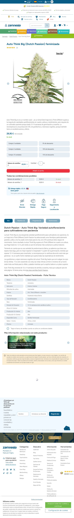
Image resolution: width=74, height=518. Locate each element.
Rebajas (22, 478)
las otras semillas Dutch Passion (37, 270)
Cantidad (33, 163)
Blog (34, 452)
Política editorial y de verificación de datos (51, 496)
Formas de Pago (51, 457)
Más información (40, 193)
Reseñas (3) (21, 221)
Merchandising (23, 472)
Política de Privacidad (34, 430)
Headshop (22, 454)
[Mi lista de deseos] (60, 25)
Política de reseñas (52, 480)
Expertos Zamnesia (38, 479)
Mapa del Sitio (37, 485)
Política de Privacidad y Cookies (50, 470)
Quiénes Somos (37, 461)
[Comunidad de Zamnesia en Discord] (11, 473)
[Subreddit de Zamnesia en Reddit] (7, 473)
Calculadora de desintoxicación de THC (65, 451)
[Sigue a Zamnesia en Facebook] (4, 470)
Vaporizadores (23, 457)
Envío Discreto (37, 482)
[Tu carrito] (66, 25)
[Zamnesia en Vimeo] (11, 470)
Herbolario (22, 460)
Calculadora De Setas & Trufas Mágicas (65, 458)
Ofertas (21, 475)
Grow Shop (22, 469)
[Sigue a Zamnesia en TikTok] (4, 473)
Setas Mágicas (23, 466)
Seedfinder (36, 449)
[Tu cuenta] (55, 25)
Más (8, 221)
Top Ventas (36, 458)
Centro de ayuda (51, 449)
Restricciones (53, 221)
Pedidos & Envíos (51, 460)
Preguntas (37, 221)
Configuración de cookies (58, 510)
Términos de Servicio (46, 430)
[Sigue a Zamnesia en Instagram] (7, 470)
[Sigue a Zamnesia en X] (14, 470)
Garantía (49, 483)
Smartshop (22, 463)
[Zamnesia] (15, 25)
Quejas (48, 486)
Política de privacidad (36, 499)
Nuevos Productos (38, 455)
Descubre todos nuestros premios (55, 437)
